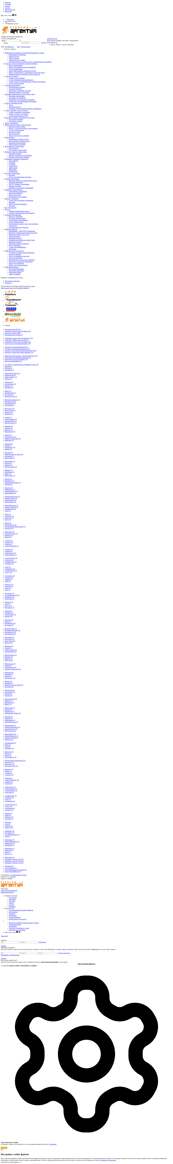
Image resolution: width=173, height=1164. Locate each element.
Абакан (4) (8, 611)
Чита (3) (7, 604)
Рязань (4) (8, 771)
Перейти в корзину (22, 288)
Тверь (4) (8, 815)
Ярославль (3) (9, 607)
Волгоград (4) (9, 639)
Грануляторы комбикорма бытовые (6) (18, 357)
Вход (18, 47)
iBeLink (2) (8, 368)
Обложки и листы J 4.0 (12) (14, 863)
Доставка (8, 4)
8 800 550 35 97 (52, 39)
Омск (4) (8, 745)
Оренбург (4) (9, 748)
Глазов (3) (8, 417)
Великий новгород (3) (12, 400)
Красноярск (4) (10, 692)
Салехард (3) (9, 542)
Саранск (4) (9, 782)
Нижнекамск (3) (10, 493)
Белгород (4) (9, 620)
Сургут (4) (8, 806)
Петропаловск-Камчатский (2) (15, 760)
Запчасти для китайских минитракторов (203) (20, 350)
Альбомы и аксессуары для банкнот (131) (19, 338)
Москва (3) (8, 479)
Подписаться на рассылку (17, 919)
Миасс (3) (8, 474)
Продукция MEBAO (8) (13, 871)
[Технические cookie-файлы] (21, 1162)
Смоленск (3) (9, 563)
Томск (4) (8, 822)
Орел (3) (8, 514)
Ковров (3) (8, 449)
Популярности (17, 875)
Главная (7, 2)
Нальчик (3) (9, 484)
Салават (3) (9, 540)
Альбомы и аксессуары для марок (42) (18, 342)
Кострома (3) (9, 456)
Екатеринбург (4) (11, 651)
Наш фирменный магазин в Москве (21, 910)
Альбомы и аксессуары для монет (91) (18, 331)
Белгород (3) (9, 387)
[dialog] (86, 1058)
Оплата (7, 6)
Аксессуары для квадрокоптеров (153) (18, 343)
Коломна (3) (9, 452)
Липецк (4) (8, 695)
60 (13, 877)
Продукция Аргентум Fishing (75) (16, 359)
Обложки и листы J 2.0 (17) (14, 859)
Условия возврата (15, 917)
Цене (24, 875)
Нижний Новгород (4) (12, 727)
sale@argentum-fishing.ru (9, 890)
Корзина (10, 19)
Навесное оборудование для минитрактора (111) (21, 356)
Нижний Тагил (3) (11, 498)
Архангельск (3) (10, 384)
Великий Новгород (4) (12, 630)
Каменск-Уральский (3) (13, 438)
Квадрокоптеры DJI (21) (13, 329)
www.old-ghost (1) (11, 868)
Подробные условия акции (10, 955)
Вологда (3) (9, 412)
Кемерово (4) (9, 672)
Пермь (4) (8, 755)
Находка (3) (9, 488)
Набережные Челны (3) (13, 482)
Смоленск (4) (9, 797)
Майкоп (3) (8, 470)
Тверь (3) (8, 581)
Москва (11, 47)
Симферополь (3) (11, 562)
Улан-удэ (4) (9, 827)
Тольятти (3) (9, 586)
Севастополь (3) (10, 553)
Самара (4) (8, 778)
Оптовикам (13, 915)
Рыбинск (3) (9, 535)
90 (15, 877)
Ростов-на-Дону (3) (11, 533)
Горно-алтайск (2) (11, 650)
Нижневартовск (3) (11, 491)
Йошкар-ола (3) (10, 431)
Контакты (8, 11)
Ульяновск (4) (9, 831)
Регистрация (26, 47)
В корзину (8, 283)
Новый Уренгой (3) (11, 507)
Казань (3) (8, 435)
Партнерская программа (17, 930)
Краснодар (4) (9, 690)
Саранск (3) (9, 549)
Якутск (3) (8, 606)
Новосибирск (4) (10, 734)
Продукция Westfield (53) (13, 361)
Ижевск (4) (8, 658)
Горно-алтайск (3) (11, 419)
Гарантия (12, 914)
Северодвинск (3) (11, 555)
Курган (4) (8, 694)
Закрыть (3, 946)
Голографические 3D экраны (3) (16, 870)
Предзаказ (12, 899)
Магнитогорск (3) (11, 467)
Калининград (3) (10, 437)
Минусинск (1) (10, 708)
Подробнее (52, 1144)
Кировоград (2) (10, 678)
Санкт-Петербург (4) (12, 780)
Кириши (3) (9, 444)
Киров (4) (8, 676)
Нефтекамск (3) (10, 489)
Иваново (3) (9, 426)
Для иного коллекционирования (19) (17, 349)
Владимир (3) (9, 405)
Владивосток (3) (10, 401)
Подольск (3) (9, 528)
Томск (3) (8, 588)
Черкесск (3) (9, 602)
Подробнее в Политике (108, 1160)
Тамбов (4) (8, 813)
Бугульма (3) (9, 394)
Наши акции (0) (10, 375)
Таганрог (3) (9, 577)
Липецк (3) (8, 465)
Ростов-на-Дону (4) (11, 766)
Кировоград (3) (10, 447)
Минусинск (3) (10, 475)
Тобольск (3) (9, 584)
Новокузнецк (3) (10, 500)
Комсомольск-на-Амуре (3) (14, 454)
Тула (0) (7, 824)
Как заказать (13, 912)
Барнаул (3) (8, 386)
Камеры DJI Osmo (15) (12, 373)
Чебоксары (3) (9, 843)
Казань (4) (8, 665)
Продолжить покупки (12, 281)
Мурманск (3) (9, 481)
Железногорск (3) (11, 423)
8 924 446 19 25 (52, 42)
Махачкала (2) (9, 702)
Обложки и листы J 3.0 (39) (14, 861)
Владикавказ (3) (10, 403)
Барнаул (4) (8, 616)
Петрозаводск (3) (10, 525)
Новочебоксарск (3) (11, 505)
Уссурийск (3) (9, 593)
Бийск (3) (8, 391)
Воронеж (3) (9, 414)
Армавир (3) (9, 382)
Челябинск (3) (9, 597)
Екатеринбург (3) (11, 421)
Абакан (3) (8, 379)
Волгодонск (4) (10, 641)
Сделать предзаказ (64, 953)
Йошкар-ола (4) (10, 664)
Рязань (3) (8, 537)
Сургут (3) (8, 572)
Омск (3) (8, 511)
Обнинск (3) (9, 739)
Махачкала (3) (9, 472)
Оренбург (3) (9, 516)
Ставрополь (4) (10, 801)
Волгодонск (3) (10, 410)
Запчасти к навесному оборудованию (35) (19, 352)
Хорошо (4, 1148)
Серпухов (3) (9, 560)
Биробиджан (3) (10, 393)
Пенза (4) (8, 753)
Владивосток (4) (10, 632)
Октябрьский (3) (10, 509)
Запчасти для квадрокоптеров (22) (16, 347)
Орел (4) (8, 746)
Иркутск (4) (9, 660)
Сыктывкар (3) (10, 576)
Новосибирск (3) (10, 502)
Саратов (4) (9, 783)
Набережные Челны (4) (13, 713)
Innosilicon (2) (9, 370)
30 (11, 877)
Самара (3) (8, 544)
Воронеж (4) (9, 646)
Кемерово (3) (9, 440)
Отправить (42, 942)
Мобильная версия (7, 892)
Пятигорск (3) (9, 532)
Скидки (7, 8)
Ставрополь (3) (10, 569)
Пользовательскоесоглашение (15, 925)
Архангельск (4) (10, 614)
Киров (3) (8, 445)
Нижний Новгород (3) (12, 496)
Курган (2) (8, 463)
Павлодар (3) (9, 518)
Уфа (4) (7, 836)
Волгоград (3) (9, 408)
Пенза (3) (8, 519)
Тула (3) (7, 590)
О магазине (13, 897)
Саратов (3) (9, 551)
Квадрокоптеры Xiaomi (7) (14, 335)
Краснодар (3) (9, 458)
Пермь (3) (8, 523)
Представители (10, 9)
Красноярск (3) (10, 461)
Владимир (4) (9, 637)
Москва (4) (8, 709)
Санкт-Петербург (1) (12, 546)
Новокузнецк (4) (10, 731)
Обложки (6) (9, 866)
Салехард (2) (9, 775)
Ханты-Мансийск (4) (12, 841)
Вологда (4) (9, 643)
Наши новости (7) (11, 377)
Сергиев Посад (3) (11, 558)
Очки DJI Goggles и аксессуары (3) (17, 340)
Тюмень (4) (8, 826)
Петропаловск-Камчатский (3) (15, 526)
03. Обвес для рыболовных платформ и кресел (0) (22, 364)
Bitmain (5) (8, 366)
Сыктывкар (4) (10, 808)
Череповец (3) (9, 599)
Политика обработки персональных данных (24, 923)
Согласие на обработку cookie (19, 928)
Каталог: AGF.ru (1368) (13, 333)
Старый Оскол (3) (11, 570)
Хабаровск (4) (9, 840)
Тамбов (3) (8, 579)
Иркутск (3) (9, 430)
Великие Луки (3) (11, 396)
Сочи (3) (8, 567)
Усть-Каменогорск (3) (12, 595)
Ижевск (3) (8, 428)
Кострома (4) (9, 687)
